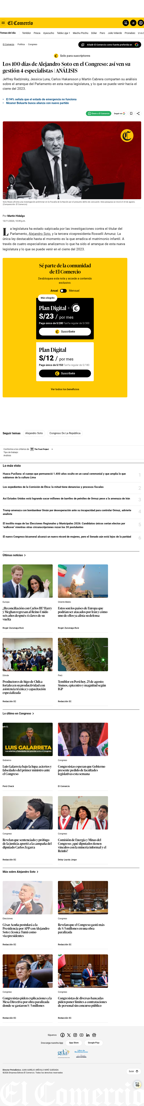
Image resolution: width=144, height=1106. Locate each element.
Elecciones (8, 918)
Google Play (93, 1043)
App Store (73, 1043)
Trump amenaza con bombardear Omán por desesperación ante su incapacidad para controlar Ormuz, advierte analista (67, 512)
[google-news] (94, 1035)
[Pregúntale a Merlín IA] (137, 1084)
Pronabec (130, 33)
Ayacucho (48, 33)
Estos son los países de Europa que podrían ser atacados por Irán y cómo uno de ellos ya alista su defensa (82, 612)
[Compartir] (138, 113)
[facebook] (62, 1035)
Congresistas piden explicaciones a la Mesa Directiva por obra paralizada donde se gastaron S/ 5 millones (27, 1002)
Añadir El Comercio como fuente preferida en (109, 44)
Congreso (62, 760)
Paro (102, 33)
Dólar (94, 33)
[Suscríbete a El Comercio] (132, 23)
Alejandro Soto (34, 433)
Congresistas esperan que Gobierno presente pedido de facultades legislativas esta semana (81, 770)
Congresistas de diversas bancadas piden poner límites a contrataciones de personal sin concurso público (82, 1002)
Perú (60, 675)
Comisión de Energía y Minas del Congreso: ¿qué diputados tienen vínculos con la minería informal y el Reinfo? (82, 845)
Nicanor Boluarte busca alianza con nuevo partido (37, 103)
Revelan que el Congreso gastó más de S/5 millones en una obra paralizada (81, 928)
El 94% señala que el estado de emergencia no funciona (41, 99)
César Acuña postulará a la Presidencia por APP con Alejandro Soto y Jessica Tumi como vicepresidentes (26, 930)
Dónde (6, 675)
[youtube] (81, 1035)
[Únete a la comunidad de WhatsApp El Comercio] (98, 113)
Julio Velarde (115, 33)
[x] (69, 1035)
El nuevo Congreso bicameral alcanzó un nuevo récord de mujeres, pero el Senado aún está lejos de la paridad (67, 536)
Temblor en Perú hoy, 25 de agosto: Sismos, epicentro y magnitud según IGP (82, 685)
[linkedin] (88, 1035)
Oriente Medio (64, 602)
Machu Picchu (80, 33)
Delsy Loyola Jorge (67, 859)
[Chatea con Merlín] (126, 23)
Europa (6, 602)
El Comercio (64, 786)
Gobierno (7, 760)
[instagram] (75, 1035)
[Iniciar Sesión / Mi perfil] (141, 23)
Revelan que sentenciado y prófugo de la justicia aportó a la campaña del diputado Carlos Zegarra (27, 843)
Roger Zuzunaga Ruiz (13, 628)
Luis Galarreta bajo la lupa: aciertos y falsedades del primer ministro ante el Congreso (27, 770)
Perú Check (8, 786)
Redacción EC (9, 701)
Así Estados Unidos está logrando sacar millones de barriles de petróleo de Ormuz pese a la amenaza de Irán (66, 498)
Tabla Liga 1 (63, 33)
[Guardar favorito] (131, 113)
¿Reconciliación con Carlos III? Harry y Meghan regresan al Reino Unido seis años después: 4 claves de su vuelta (27, 613)
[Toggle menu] (3, 23)
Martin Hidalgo (16, 215)
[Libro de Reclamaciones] (81, 1053)
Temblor (26, 33)
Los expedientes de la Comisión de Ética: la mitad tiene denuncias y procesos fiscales (53, 487)
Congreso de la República (65, 433)
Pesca (37, 33)
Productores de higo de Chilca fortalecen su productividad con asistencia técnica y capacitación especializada (24, 687)
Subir (131, 1071)
